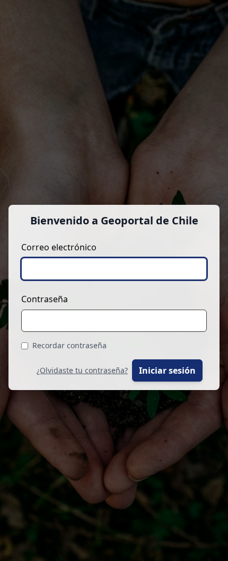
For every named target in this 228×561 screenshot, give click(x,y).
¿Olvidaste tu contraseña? (82, 370)
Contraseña (44, 299)
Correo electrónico (59, 247)
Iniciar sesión (167, 370)
